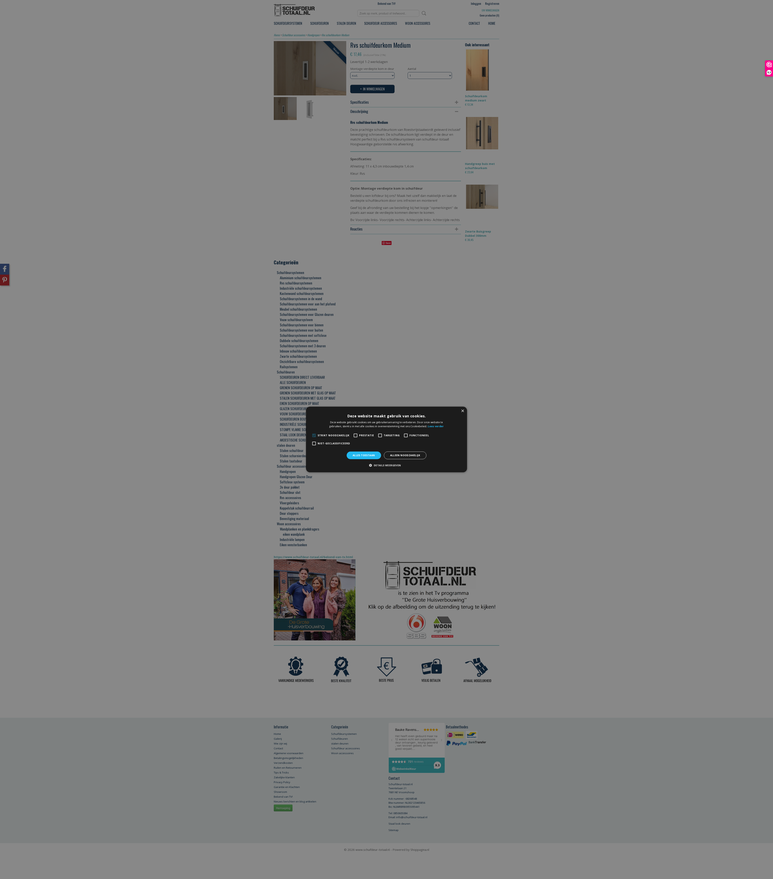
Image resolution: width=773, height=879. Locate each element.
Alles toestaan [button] (364, 455)
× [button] (462, 411)
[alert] (386, 439)
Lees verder (436, 426)
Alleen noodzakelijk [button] (405, 455)
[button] (386, 465)
